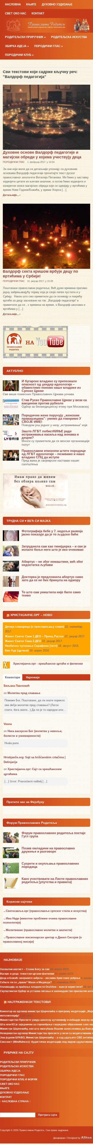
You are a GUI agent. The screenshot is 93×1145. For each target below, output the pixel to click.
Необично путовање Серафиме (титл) (31, 645)
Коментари (12, 677)
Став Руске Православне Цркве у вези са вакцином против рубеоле (54, 401)
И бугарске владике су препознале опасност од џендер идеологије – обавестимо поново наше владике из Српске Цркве (51, 386)
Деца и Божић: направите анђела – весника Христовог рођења (40, 978)
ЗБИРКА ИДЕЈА (17, 46)
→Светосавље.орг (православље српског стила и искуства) (45, 911)
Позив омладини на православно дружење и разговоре (48, 849)
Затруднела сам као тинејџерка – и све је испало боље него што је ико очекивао (54, 547)
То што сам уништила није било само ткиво (51, 593)
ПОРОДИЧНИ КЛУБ (19, 55)
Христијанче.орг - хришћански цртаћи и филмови (48, 663)
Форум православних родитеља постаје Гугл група (53, 834)
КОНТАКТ (38, 13)
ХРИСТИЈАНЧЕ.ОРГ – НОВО (31, 615)
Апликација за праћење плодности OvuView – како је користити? (41, 986)
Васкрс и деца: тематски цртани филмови (27, 973)
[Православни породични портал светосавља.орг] (46, 25)
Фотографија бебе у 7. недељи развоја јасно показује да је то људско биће (52, 532)
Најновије (33, 677)
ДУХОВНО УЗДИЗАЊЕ (57, 4)
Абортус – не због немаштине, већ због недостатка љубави (52, 563)
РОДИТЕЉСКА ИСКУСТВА (69, 37)
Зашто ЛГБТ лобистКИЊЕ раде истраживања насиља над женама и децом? (50, 434)
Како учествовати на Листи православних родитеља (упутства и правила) (55, 880)
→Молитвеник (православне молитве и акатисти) (37, 930)
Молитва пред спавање (24, 693)
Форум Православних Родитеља (31, 822)
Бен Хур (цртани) (17, 650)
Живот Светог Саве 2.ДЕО (23, 641)
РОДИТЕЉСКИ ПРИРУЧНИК (25, 37)
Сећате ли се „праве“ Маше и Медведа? (26, 982)
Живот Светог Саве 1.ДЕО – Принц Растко (34, 636)
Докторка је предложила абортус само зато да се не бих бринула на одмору (52, 578)
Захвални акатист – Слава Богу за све (25, 969)
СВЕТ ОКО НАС (15, 13)
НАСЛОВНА (13, 4)
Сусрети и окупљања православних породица (50, 865)
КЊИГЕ (31, 4)
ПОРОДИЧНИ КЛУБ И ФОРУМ (18, 1079)
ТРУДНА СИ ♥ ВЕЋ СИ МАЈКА (28, 521)
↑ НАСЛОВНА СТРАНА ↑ (15, 1101)
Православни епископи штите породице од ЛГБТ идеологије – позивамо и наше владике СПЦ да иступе (54, 454)
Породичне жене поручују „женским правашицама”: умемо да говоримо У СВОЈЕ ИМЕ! (51, 418)
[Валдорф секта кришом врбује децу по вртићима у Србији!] (46, 236)
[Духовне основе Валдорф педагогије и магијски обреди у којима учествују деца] (46, 117)
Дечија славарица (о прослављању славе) (34, 626)
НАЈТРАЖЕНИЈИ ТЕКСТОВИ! (29, 1002)
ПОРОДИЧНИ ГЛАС (48, 46)
